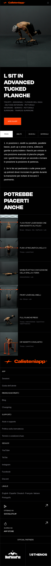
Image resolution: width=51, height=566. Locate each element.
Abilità (19, 134)
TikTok (4, 457)
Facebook (6, 472)
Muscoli (32, 134)
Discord (5, 479)
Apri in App (12, 121)
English (5, 493)
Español (12, 493)
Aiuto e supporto (9, 422)
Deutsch (20, 493)
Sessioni (5, 379)
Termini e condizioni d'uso (13, 436)
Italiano (37, 493)
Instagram (6, 465)
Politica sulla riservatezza (12, 429)
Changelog (6, 407)
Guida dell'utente (9, 386)
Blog (4, 400)
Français (29, 493)
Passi (6, 134)
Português (6, 498)
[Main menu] (48, 3)
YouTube (6, 450)
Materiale (45, 134)
